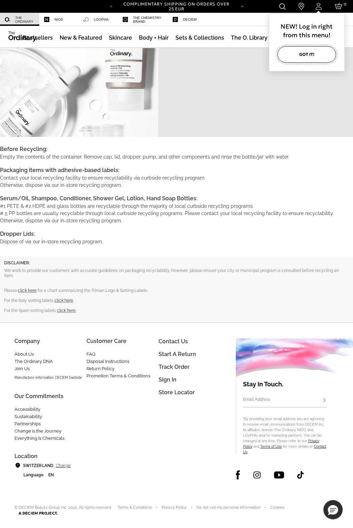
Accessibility (27, 409)
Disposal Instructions (108, 361)
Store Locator (177, 392)
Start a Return (177, 354)
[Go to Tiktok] (300, 475)
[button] (80, 37)
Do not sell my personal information (228, 507)
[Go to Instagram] (257, 475)
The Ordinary (24, 19)
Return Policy (100, 368)
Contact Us (173, 341)
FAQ (91, 354)
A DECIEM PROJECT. (38, 513)
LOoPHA (101, 19)
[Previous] (111, 5)
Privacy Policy (174, 507)
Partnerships (27, 423)
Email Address (256, 399)
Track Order (174, 367)
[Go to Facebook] (238, 475)
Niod (58, 19)
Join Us (22, 368)
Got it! (306, 54)
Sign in (167, 379)
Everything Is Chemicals (39, 438)
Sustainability (28, 416)
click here (27, 290)
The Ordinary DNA (33, 361)
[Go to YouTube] (279, 475)
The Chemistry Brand (147, 19)
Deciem (189, 19)
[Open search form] (282, 6)
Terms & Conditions (135, 507)
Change (63, 465)
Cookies (277, 507)
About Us (24, 354)
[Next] (242, 5)
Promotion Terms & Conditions (118, 375)
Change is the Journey (37, 431)
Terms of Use (271, 446)
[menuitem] (19, 19)
